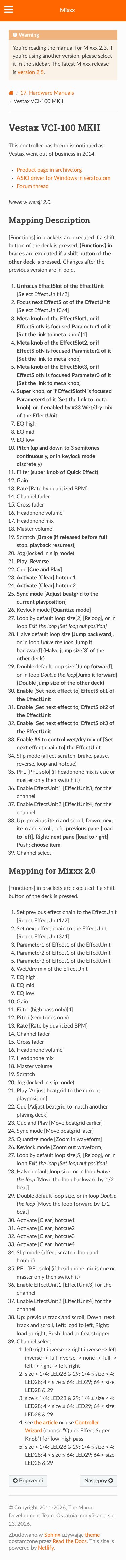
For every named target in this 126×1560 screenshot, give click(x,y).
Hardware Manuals (47, 93)
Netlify (46, 1548)
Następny (96, 1480)
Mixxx (67, 10)
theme (92, 1535)
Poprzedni (30, 1480)
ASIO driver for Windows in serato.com (63, 178)
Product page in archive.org (49, 170)
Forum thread (33, 186)
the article (46, 1422)
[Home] (11, 93)
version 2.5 (31, 72)
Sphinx (52, 1535)
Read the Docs (70, 1541)
